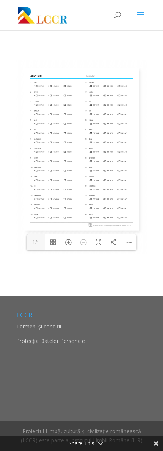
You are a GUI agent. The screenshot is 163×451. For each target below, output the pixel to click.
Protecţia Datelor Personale (50, 340)
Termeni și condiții (38, 326)
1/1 (36, 242)
